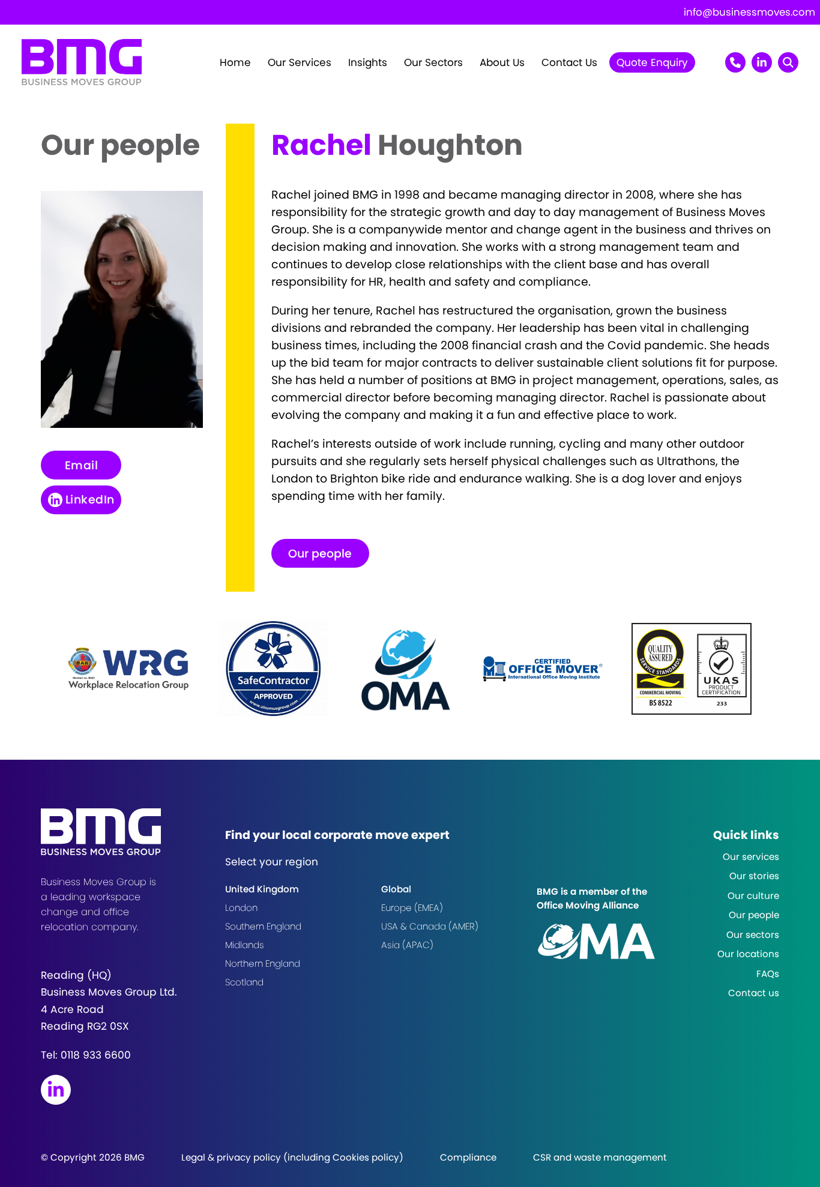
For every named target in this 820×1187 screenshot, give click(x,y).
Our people (320, 553)
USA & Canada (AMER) (429, 926)
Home (235, 62)
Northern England (262, 963)
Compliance (468, 1157)
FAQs (767, 973)
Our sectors (752, 934)
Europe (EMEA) (412, 907)
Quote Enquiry (652, 62)
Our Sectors (433, 62)
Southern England (263, 926)
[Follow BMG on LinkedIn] (56, 1090)
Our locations (748, 954)
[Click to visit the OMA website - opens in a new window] (406, 669)
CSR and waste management (600, 1157)
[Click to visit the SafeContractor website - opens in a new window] (273, 669)
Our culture (753, 895)
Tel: (86, 1055)
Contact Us (569, 62)
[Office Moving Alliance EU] (605, 941)
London (241, 907)
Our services (751, 856)
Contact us (753, 993)
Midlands (244, 945)
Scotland (244, 982)
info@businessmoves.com (749, 12)
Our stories (754, 876)
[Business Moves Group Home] (82, 81)
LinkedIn (90, 499)
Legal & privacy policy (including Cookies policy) (292, 1157)
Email (81, 465)
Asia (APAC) (407, 945)
